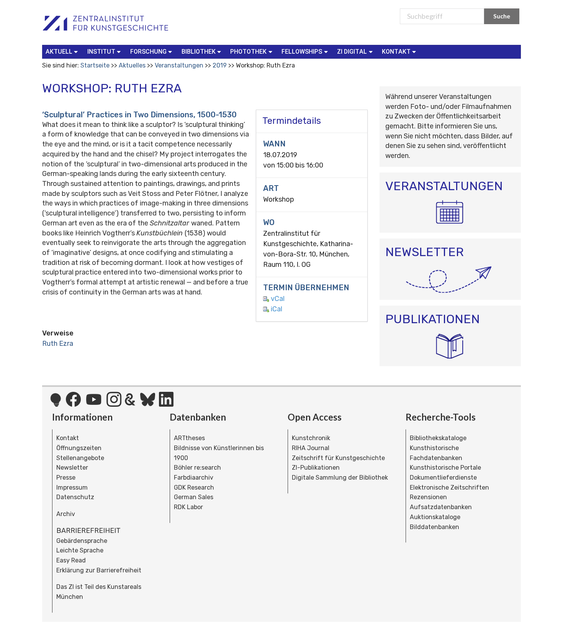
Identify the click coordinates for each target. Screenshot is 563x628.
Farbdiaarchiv (193, 477)
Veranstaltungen (179, 65)
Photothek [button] (248, 51)
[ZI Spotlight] (55, 403)
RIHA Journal (310, 448)
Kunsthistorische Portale (445, 467)
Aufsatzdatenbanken (441, 507)
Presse (65, 477)
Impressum (72, 487)
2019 (220, 65)
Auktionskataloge (435, 517)
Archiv (65, 514)
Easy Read (71, 560)
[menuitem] (63, 51)
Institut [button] (101, 51)
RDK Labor (188, 507)
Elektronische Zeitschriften (449, 487)
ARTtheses (189, 438)
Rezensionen (428, 497)
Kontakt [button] (396, 51)
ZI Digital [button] (352, 51)
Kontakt (67, 438)
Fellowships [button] (302, 51)
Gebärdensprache (81, 540)
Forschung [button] (148, 51)
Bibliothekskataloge (438, 438)
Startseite (95, 65)
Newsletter (72, 467)
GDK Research (194, 487)
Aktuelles (132, 65)
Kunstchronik (311, 438)
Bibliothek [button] (199, 51)
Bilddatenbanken (434, 527)
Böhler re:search (197, 467)
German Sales (193, 497)
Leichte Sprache (79, 550)
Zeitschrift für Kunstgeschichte (338, 458)
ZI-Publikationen (316, 467)
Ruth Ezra (57, 343)
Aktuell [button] (59, 51)
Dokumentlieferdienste (443, 477)
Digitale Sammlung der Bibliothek (340, 477)
